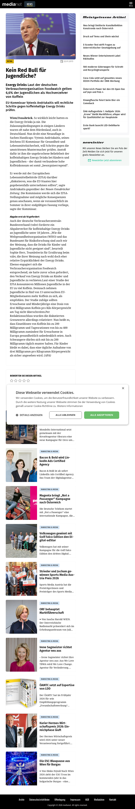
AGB (87, 799)
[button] (29, 415)
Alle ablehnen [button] (65, 414)
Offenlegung (59, 799)
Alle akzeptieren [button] (101, 414)
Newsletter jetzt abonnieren (105, 160)
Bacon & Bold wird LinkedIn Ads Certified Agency (55, 461)
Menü (131, 4)
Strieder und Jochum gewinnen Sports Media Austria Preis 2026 (57, 575)
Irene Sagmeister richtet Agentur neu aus (56, 649)
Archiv (21, 799)
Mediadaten (99, 799)
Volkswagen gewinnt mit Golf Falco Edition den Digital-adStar (56, 537)
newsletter (93, 142)
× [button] (123, 388)
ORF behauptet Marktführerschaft (52, 611)
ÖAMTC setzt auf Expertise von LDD (57, 686)
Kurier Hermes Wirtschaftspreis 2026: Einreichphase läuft (55, 726)
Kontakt (112, 799)
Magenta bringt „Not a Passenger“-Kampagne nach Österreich (55, 499)
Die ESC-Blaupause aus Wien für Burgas (55, 762)
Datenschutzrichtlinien (39, 799)
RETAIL (10, 61)
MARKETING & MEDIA (49, 451)
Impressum (75, 799)
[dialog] (67, 404)
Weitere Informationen (70, 406)
